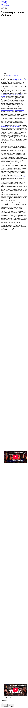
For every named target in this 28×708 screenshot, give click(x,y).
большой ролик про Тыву (7, 110)
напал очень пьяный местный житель (11, 126)
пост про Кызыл (19, 110)
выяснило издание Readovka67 (18, 176)
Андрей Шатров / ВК (12, 75)
